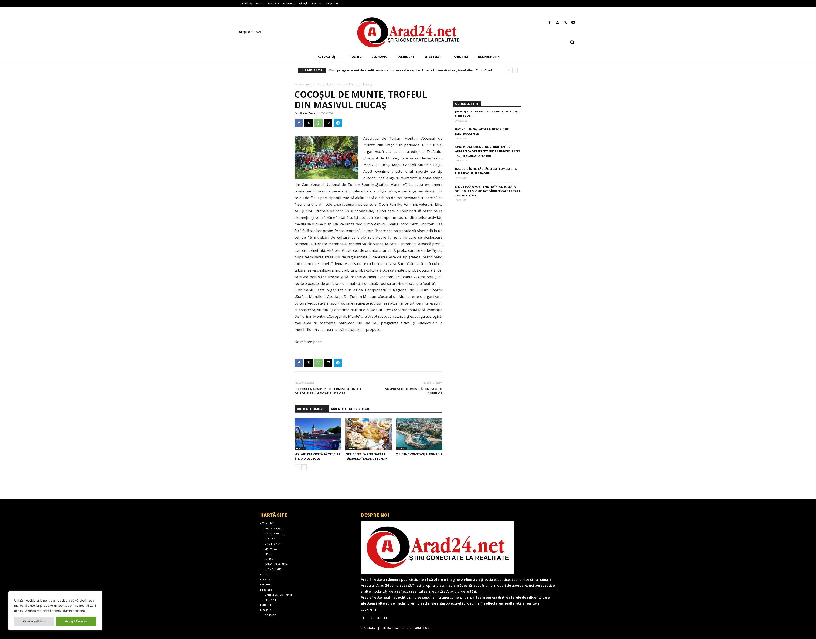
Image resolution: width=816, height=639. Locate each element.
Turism (310, 84)
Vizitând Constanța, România (419, 454)
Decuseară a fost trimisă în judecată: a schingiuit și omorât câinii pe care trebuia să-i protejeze (488, 191)
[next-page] (304, 467)
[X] (565, 23)
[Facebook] (549, 23)
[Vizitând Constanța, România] (419, 434)
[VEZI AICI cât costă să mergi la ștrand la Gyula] (318, 434)
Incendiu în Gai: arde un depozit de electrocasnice (482, 131)
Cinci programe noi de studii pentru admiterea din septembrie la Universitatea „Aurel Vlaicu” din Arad (488, 151)
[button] (572, 42)
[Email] (328, 123)
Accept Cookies (76, 621)
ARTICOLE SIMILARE (311, 409)
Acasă (298, 84)
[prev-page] (297, 467)
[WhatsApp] (318, 123)
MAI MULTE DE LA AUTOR (350, 409)
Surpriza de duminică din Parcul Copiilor (413, 391)
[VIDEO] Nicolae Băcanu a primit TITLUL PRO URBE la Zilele (487, 114)
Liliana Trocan (308, 113)
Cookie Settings (34, 621)
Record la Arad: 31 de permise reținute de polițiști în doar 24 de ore (328, 391)
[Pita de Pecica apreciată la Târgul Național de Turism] (368, 434)
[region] (55, 610)
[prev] (508, 70)
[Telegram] (338, 123)
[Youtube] (573, 23)
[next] (515, 70)
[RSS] (557, 23)
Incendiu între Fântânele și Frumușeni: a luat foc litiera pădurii (378, 70)
